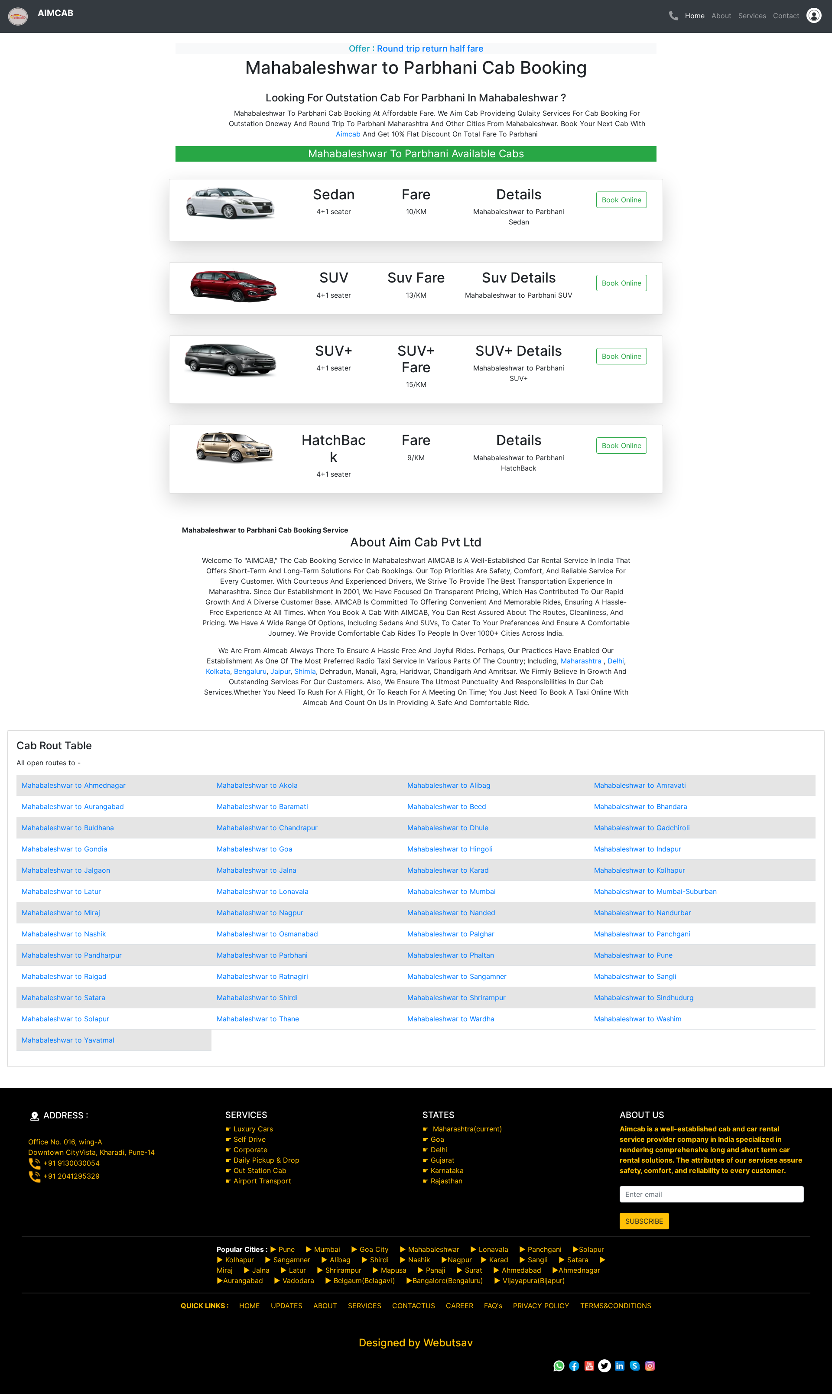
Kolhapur (239, 1259)
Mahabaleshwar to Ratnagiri (262, 976)
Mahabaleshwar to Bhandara (640, 806)
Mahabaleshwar (433, 1249)
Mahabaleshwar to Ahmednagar (74, 785)
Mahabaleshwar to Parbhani (262, 955)
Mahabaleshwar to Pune (633, 955)
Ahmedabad (521, 1270)
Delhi (616, 660)
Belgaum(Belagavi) (364, 1280)
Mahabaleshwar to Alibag (449, 785)
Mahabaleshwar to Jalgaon (66, 870)
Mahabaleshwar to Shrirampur (456, 997)
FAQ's (493, 1305)
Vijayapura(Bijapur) (534, 1280)
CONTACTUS (413, 1305)
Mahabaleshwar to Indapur (637, 849)
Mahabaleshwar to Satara (63, 997)
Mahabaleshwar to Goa (254, 849)
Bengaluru (250, 671)
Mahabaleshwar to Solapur (65, 1018)
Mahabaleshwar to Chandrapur (267, 827)
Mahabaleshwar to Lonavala (263, 891)
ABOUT (325, 1305)
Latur (296, 1270)
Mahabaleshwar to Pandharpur (72, 955)
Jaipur (280, 671)
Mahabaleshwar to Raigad (64, 976)
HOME (249, 1305)
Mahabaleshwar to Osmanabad (267, 933)
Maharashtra (582, 660)
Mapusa (393, 1270)
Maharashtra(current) (466, 1128)
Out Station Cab (260, 1170)
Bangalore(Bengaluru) (448, 1280)
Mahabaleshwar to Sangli (635, 976)
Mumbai (327, 1249)
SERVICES (364, 1305)
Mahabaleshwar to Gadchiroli (642, 827)
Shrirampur (343, 1270)
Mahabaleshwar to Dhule (447, 827)
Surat (473, 1270)
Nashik (419, 1259)
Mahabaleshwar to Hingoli (450, 849)
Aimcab (348, 134)
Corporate (250, 1149)
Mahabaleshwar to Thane (258, 1018)
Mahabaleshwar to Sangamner (457, 976)
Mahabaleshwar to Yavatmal (68, 1040)
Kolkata (218, 671)
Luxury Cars (253, 1128)
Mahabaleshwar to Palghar (450, 933)
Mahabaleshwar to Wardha (450, 1018)
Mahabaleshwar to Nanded (451, 912)
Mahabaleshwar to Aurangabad (73, 806)
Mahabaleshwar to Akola (257, 785)
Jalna (260, 1270)
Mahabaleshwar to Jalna (256, 870)
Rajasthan (446, 1180)
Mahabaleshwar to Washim (638, 1018)
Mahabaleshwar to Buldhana (68, 827)
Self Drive (250, 1139)
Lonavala (493, 1249)
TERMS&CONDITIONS (615, 1305)
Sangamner (291, 1259)
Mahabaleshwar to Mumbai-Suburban (655, 891)
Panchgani (545, 1249)
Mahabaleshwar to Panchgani (642, 933)
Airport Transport (262, 1180)
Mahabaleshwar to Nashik (64, 933)
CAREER (459, 1305)
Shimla (305, 671)
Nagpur (460, 1259)
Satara (576, 1259)
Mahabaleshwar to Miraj (61, 912)
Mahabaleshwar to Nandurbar (642, 912)
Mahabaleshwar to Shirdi (257, 997)
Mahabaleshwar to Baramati (262, 806)
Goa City (374, 1249)
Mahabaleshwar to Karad (448, 870)
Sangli (538, 1259)
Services (752, 15)
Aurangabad (243, 1280)
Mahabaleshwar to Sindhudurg (644, 997)
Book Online (621, 199)
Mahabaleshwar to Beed (446, 806)
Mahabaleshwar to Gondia (64, 849)
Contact (786, 15)
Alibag (340, 1259)
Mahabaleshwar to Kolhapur (639, 870)
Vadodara (298, 1280)
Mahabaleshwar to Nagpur (260, 912)
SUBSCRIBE (644, 1221)
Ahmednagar (579, 1270)
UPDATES (286, 1305)
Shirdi (379, 1259)
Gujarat (443, 1160)
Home (696, 15)
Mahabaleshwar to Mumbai (451, 891)
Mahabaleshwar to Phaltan (450, 955)
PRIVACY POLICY (541, 1305)
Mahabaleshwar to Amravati (640, 785)
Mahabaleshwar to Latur (61, 891)
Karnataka (447, 1170)
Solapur (591, 1249)
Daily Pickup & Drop (266, 1160)
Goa (437, 1139)
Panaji (435, 1270)
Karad (498, 1259)
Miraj (225, 1270)
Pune (287, 1249)
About (721, 15)
